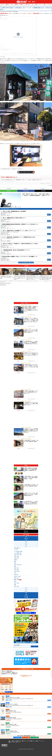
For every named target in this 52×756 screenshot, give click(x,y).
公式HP (22, 60)
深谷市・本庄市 (16, 586)
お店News (21, 4)
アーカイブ (49, 4)
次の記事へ (43, 188)
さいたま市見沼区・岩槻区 (18, 551)
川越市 (15, 584)
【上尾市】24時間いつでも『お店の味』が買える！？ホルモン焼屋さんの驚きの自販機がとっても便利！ (31, 477)
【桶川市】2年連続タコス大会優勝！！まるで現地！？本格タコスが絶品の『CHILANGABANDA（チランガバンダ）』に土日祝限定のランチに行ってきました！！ (31, 309)
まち (32, 4)
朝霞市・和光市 (17, 579)
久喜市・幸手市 (16, 556)
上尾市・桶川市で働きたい (6, 208)
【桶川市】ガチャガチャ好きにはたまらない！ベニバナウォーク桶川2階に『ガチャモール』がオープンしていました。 (31, 354)
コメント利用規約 (49, 185)
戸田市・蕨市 (16, 574)
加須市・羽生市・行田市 (17, 554)
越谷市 (15, 561)
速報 (44, 4)
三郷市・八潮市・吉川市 (17, 564)
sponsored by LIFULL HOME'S (46, 693)
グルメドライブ (2, 283)
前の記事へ (9, 188)
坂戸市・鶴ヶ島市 (16, 571)
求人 (12, 4)
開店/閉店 (16, 4)
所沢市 (15, 581)
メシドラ (6, 283)
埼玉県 (16, 11)
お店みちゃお (27, 4)
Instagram (46, 13)
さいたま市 (15, 549)
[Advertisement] (26, 294)
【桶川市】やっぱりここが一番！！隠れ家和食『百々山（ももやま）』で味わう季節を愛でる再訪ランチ (31, 331)
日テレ (9, 283)
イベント (40, 4)
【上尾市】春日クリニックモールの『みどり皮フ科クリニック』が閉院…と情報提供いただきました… (31, 403)
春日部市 (15, 559)
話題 (36, 4)
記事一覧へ (26, 188)
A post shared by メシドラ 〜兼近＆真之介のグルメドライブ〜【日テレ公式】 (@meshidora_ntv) (18, 53)
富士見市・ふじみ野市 (17, 576)
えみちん (4, 284)
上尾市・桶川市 (31, 1)
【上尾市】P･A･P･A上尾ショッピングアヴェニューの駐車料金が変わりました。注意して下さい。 (31, 392)
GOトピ (2, 4)
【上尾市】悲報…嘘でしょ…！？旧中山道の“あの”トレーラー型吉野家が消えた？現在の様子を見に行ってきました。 (31, 342)
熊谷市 (15, 566)
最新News (7, 4)
